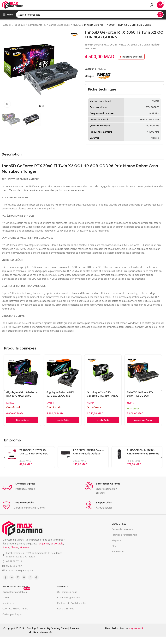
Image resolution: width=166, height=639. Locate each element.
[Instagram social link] (17, 577)
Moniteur (25, 547)
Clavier (14, 547)
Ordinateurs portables (16, 591)
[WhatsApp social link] (30, 577)
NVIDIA (77, 24)
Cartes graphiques (12, 614)
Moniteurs (8, 603)
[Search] (160, 14)
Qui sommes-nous (67, 592)
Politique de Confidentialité (72, 603)
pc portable (57, 543)
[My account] (152, 5)
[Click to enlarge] (7, 104)
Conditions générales (68, 597)
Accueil (7, 24)
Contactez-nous (65, 608)
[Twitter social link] (11, 577)
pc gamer (44, 543)
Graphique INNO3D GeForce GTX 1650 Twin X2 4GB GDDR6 (102, 396)
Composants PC (37, 24)
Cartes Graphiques (59, 24)
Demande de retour (122, 529)
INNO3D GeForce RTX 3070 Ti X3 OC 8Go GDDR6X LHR (140, 396)
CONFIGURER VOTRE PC (15, 608)
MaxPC (6, 597)
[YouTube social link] (24, 577)
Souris (5, 547)
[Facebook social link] (5, 577)
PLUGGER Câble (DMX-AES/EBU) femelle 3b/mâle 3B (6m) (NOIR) (143, 453)
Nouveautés (118, 551)
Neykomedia (136, 628)
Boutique (19, 24)
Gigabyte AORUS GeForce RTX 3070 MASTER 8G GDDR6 (21, 396)
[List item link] (35, 555)
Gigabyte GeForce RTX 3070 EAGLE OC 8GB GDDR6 (60, 396)
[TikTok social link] (36, 577)
